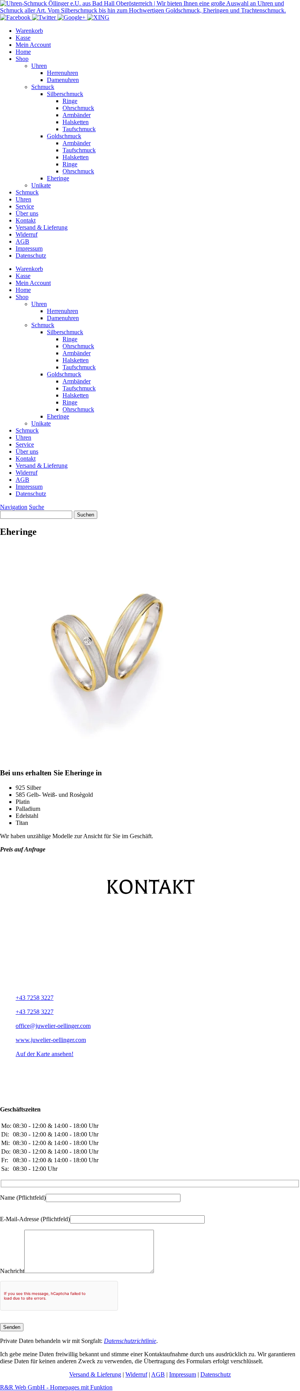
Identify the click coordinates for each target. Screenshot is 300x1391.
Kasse (23, 37)
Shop (22, 58)
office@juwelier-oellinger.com (53, 1025)
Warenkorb (29, 30)
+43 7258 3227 (35, 997)
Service (25, 206)
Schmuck (42, 87)
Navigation (13, 507)
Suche (36, 507)
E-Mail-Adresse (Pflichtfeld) (35, 1219)
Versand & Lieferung (42, 227)
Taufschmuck (79, 129)
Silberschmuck (65, 94)
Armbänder (76, 115)
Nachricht (12, 1271)
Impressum (29, 248)
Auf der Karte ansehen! (44, 1054)
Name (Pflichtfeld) (23, 1197)
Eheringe (58, 178)
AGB (22, 241)
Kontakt (26, 220)
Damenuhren (63, 80)
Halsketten (75, 122)
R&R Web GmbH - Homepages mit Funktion (56, 1387)
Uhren (39, 65)
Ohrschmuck (78, 108)
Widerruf (27, 234)
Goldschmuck (64, 136)
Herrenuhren (62, 72)
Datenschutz (31, 255)
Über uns (27, 213)
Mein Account (33, 44)
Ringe (69, 101)
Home (23, 51)
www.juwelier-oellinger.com (51, 1040)
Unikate (41, 185)
